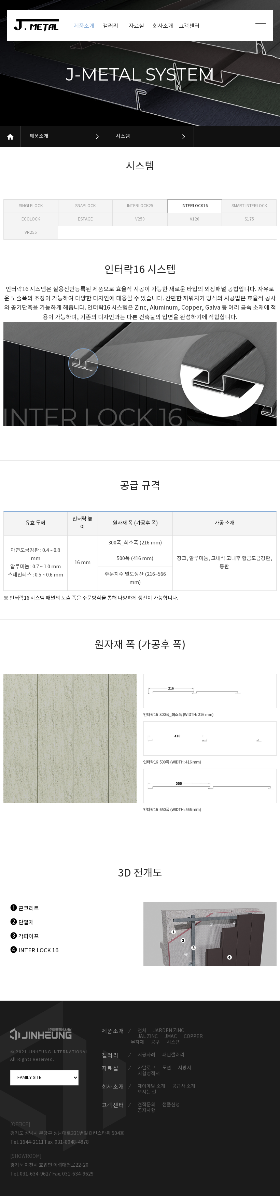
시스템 (123, 136)
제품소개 (38, 136)
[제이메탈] (40, 25)
